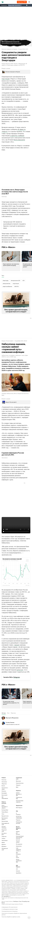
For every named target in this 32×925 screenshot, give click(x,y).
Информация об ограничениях (9, 907)
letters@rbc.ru (7, 896)
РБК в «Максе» (8, 247)
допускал (20, 669)
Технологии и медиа (5, 788)
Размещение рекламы (18, 822)
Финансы (4, 791)
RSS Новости (19, 807)
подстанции (6, 78)
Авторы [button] (4, 713)
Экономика (4, 457)
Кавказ (3, 842)
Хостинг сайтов (18, 841)
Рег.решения (18, 844)
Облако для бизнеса (18, 833)
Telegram (16, 677)
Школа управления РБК (18, 861)
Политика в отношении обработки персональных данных (14, 913)
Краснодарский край (5, 823)
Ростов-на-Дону (4, 833)
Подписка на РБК (19, 798)
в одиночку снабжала (17, 135)
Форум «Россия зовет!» (8, 340)
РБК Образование (5, 797)
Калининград (5, 821)
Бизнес (3, 785)
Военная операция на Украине (9, 49)
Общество (4, 783)
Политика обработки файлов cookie (11, 916)
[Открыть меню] (29, 2)
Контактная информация (18, 817)
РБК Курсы (17, 856)
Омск (3, 814)
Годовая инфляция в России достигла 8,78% (13, 454)
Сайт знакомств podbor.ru (18, 849)
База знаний (4, 795)
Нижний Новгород (4, 827)
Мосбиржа (15, 901)
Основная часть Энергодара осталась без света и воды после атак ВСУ (15, 192)
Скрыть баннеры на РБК (18, 794)
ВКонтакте (18, 781)
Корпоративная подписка (19, 801)
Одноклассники (19, 783)
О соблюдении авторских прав (10, 909)
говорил (16, 645)
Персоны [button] (13, 713)
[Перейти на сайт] (16, 43)
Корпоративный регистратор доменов (18, 837)
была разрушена (19, 139)
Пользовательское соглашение (9, 911)
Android (18, 871)
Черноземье (4, 840)
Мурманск (4, 846)
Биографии (4, 793)
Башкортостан (5, 816)
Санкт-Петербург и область (5, 807)
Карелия (4, 844)
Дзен (17, 787)
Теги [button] (3, 275)
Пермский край (4, 830)
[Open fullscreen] (27, 560)
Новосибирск (5, 812)
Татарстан (4, 836)
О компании (18, 813)
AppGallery (18, 873)
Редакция (18, 820)
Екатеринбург (5, 810)
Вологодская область (5, 818)
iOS (17, 869)
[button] (16, 43)
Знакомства (18, 846)
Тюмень (3, 838)
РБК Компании (18, 853)
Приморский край (5, 849)
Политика (4, 196)
